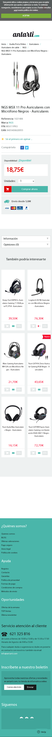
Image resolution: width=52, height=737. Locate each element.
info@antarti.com (9, 654)
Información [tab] (11, 238)
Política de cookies (9, 553)
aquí (15, 10)
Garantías (5, 576)
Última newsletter (9, 615)
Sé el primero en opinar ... (19, 139)
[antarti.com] (26, 34)
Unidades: (10, 181)
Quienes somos (8, 534)
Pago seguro (6, 545)
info (19, 326)
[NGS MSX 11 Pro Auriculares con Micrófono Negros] (26, 79)
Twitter (27, 147)
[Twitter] (20, 717)
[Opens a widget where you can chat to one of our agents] (41, 732)
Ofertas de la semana (10, 608)
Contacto (5, 573)
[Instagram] (31, 717)
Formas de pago (8, 584)
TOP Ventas (6, 611)
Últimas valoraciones (10, 541)
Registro (5, 569)
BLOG (3, 538)
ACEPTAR (26, 16)
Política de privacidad (10, 580)
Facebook (22, 147)
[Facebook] (26, 717)
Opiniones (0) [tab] (11, 244)
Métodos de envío (9, 592)
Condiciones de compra (11, 588)
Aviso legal (6, 549)
